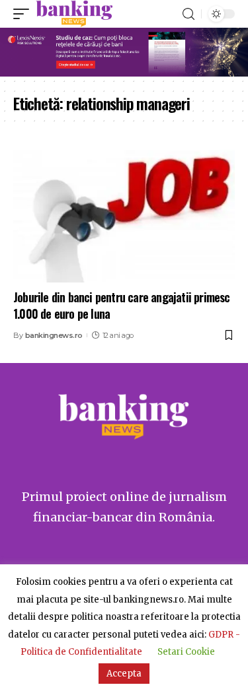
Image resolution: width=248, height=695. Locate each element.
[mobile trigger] (24, 14)
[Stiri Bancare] (74, 14)
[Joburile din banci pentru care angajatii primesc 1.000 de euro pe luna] (124, 216)
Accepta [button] (124, 673)
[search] (188, 14)
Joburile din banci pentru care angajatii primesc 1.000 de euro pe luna (121, 305)
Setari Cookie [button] (186, 651)
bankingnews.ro (54, 335)
